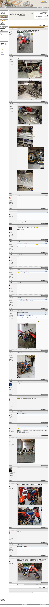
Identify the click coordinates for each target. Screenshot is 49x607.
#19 (47, 467)
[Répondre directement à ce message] (46, 54)
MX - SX (1, 22)
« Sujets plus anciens (32, 584)
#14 (47, 381)
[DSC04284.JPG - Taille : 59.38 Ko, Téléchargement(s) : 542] (30, 495)
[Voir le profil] (10, 228)
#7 (47, 241)
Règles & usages (2, 13)
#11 (47, 297)
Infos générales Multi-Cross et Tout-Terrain (18, 20)
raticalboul (11, 195)
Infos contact (3, 600)
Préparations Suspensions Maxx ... (39, 14)
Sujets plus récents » (45, 584)
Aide (47, 7)
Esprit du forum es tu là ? (39, 16)
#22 (47, 544)
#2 (47, 56)
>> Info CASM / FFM (3, 43)
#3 (47, 103)
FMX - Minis (2, 23)
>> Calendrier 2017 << (3, 42)
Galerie (38, 7)
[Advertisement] (4, 38)
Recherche (44, 7)
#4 (47, 195)
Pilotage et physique (3, 27)
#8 (47, 254)
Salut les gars (41, 13)
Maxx (45, 13)
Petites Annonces (2, 29)
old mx (11, 254)
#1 (47, 28)
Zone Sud (1, 34)
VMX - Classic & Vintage (27, 20)
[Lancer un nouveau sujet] (46, 25)
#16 (47, 411)
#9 (47, 269)
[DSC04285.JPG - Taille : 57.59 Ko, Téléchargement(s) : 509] (30, 516)
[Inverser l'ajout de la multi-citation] (42, 54)
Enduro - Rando (2, 24)
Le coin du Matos (2, 28)
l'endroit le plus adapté (30, 13)
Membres (41, 7)
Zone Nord (1, 33)
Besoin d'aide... (3, 599)
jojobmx (46, 14)
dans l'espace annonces (22, 15)
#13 (47, 352)
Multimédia (1, 30)
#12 (47, 310)
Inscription (1, 11)
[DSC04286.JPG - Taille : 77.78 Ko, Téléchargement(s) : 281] (30, 571)
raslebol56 (11, 28)
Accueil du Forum (3, 7)
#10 (47, 282)
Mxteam (10, 20)
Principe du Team (2, 12)
